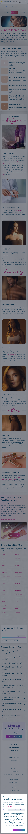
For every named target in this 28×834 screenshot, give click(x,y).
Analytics (17, 810)
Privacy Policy (9, 806)
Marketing (23, 810)
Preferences (12, 810)
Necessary (6, 810)
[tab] (5, 810)
